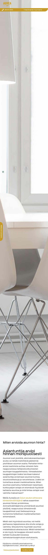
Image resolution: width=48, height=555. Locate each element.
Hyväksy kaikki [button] (27, 550)
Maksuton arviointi (1, 231)
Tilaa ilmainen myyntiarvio (33, 10)
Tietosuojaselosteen (11, 550)
